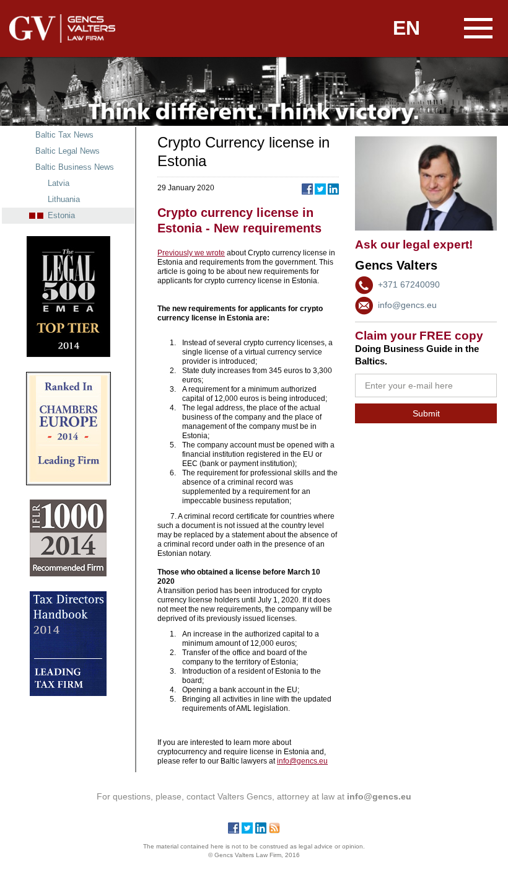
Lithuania (64, 199)
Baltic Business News (74, 167)
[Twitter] (247, 830)
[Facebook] (233, 830)
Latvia (58, 183)
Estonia (61, 215)
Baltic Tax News (64, 134)
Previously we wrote (191, 253)
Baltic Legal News (67, 151)
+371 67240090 (409, 284)
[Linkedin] (260, 830)
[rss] (274, 830)
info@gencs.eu (407, 305)
